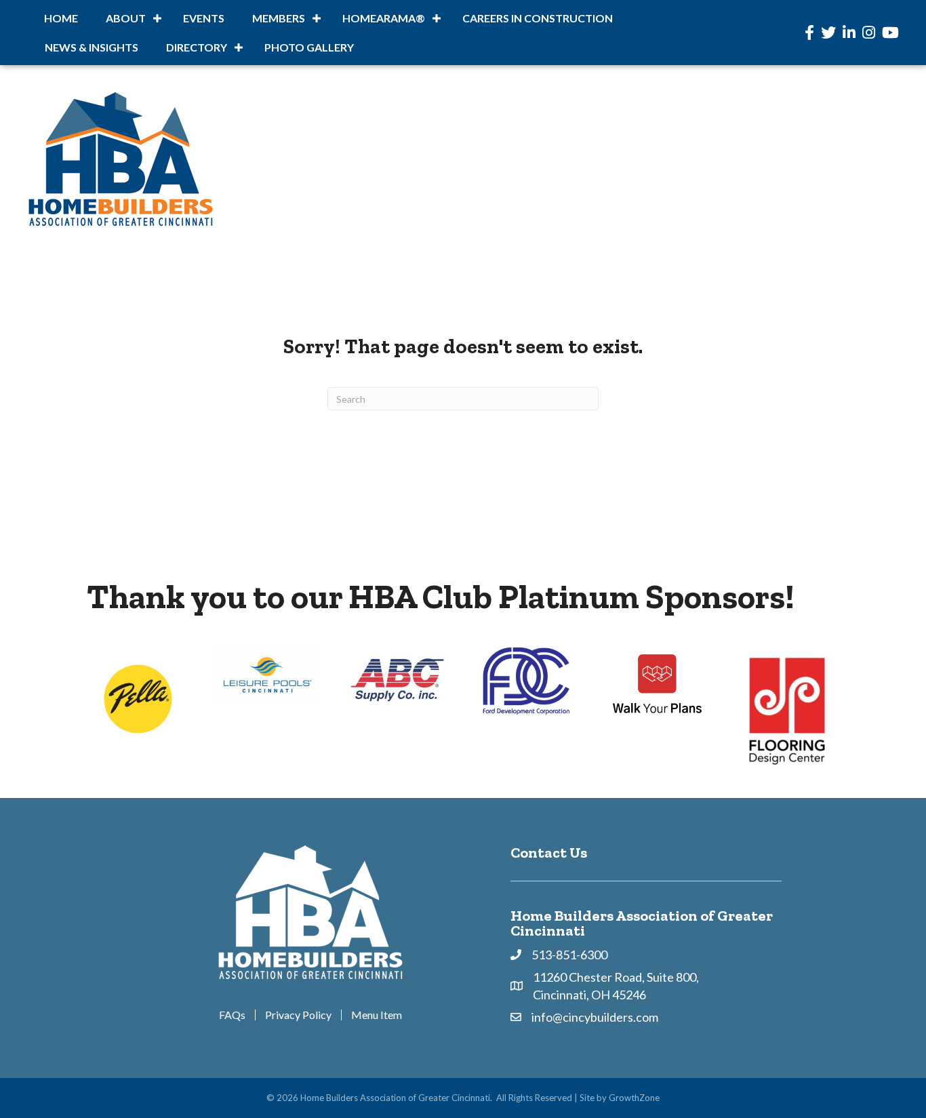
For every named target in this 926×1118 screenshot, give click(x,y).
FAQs (232, 1015)
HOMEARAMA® (383, 18)
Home (61, 18)
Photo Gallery (309, 47)
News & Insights (91, 47)
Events (203, 18)
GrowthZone (634, 1097)
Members (278, 18)
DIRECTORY (196, 47)
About (126, 18)
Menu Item (376, 1015)
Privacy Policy (298, 1015)
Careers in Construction (537, 18)
